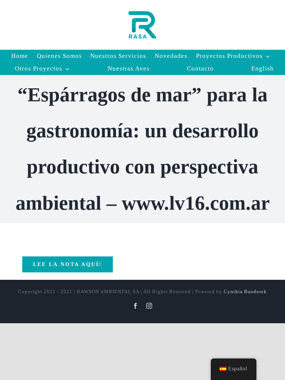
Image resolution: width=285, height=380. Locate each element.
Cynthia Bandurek (245, 291)
